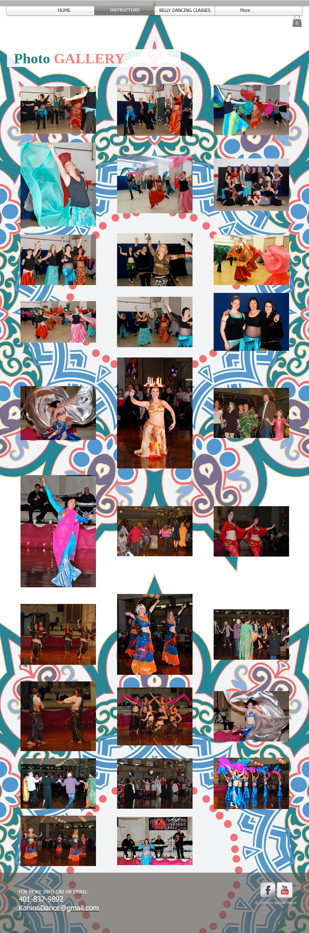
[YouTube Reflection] (284, 890)
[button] (297, 21)
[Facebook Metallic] (268, 890)
